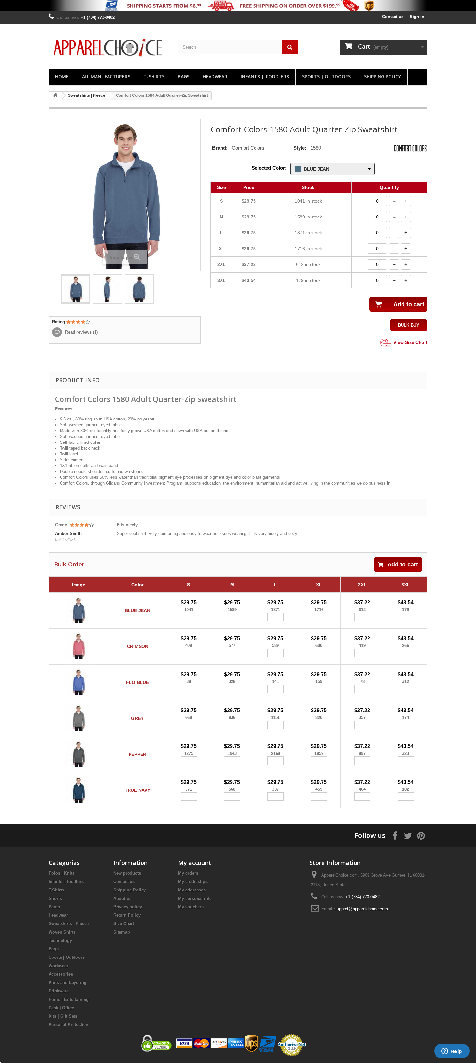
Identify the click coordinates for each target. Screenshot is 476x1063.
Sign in (417, 16)
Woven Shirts (62, 932)
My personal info (195, 898)
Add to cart (402, 564)
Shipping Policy (382, 76)
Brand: (220, 148)
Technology (60, 940)
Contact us (392, 16)
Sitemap (121, 932)
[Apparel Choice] (108, 47)
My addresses (192, 890)
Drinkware (59, 991)
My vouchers (191, 906)
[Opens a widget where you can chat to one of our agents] (452, 1052)
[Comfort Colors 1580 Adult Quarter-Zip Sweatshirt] (76, 289)
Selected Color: (269, 168)
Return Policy (127, 915)
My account (194, 863)
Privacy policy (127, 906)
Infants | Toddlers (265, 76)
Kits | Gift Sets (63, 1016)
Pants (54, 906)
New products (127, 873)
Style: (299, 148)
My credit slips (193, 881)
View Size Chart (409, 342)
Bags (183, 76)
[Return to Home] (55, 96)
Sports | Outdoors (326, 76)
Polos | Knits (61, 873)
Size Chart (123, 923)
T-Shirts (153, 76)
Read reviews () (81, 332)
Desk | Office (61, 1007)
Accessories (61, 974)
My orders (188, 873)
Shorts (55, 898)
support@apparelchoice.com (361, 908)
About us (122, 898)
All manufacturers (106, 76)
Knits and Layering (67, 982)
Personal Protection (68, 1024)
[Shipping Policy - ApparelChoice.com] (238, 5)
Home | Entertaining (69, 999)
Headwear (215, 76)
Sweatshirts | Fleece (69, 923)
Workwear (58, 965)
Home (62, 76)
